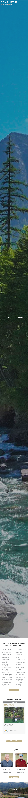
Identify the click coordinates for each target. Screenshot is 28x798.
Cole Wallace (21, 769)
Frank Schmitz (6, 769)
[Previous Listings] (1, 718)
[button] (26, 3)
